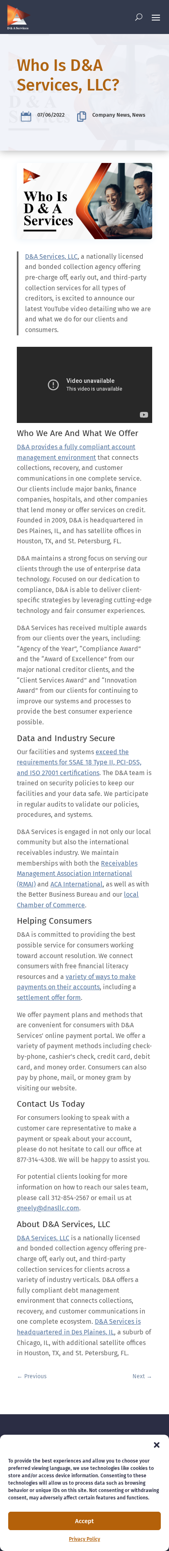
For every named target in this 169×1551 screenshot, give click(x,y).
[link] (18, 17)
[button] (157, 1445)
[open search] (138, 16)
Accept (84, 1521)
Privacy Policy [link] (84, 1539)
